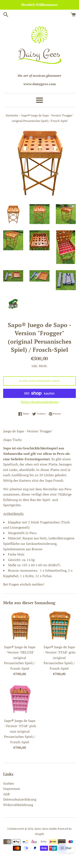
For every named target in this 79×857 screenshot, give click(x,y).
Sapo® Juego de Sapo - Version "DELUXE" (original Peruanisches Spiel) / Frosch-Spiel (19, 658)
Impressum (11, 788)
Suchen (8, 783)
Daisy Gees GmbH (45, 829)
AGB (6, 794)
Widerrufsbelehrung (18, 804)
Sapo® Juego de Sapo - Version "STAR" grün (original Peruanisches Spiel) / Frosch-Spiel (59, 658)
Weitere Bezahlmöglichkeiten (40, 402)
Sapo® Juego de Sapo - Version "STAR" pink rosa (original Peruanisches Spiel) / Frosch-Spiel (20, 731)
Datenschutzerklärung (19, 799)
